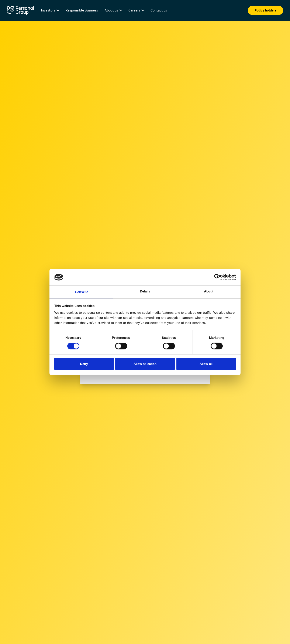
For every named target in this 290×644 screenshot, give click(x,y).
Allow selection (145, 364)
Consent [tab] (81, 292)
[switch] (121, 346)
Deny (84, 364)
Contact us (159, 10)
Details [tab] (145, 291)
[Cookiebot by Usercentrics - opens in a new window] (217, 277)
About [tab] (208, 291)
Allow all (206, 364)
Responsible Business (82, 10)
